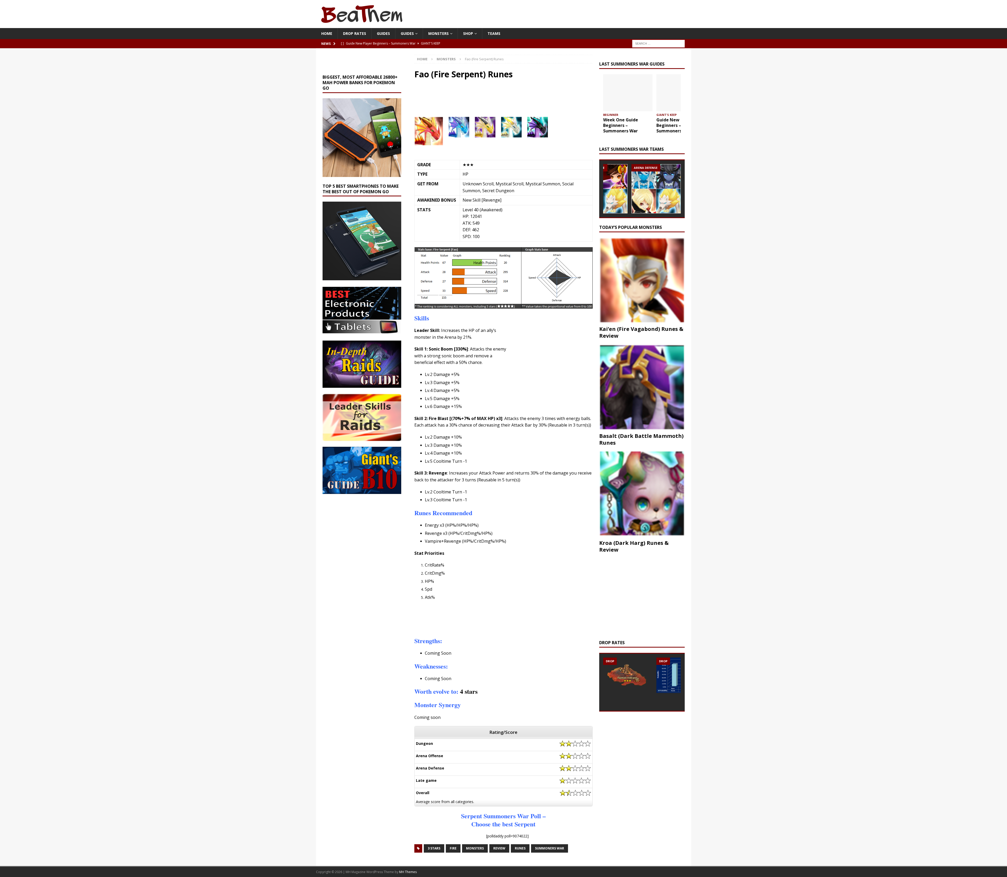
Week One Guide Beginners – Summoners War (620, 125)
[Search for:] (658, 43)
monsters (475, 848)
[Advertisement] (495, 100)
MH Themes (408, 872)
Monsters (438, 33)
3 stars (434, 848)
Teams (494, 33)
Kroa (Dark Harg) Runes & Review (634, 546)
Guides (383, 33)
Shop (468, 33)
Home (326, 33)
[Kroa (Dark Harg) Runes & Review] (642, 494)
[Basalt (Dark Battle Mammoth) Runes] (642, 387)
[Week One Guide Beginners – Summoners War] (627, 92)
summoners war (549, 848)
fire (453, 848)
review (499, 848)
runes (520, 848)
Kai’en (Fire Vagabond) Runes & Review (641, 332)
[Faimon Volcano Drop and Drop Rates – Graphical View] (627, 674)
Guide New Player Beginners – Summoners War (675, 125)
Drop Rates (354, 33)
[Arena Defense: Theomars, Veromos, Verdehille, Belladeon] (656, 188)
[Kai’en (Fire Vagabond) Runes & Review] (642, 280)
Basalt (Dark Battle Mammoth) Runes (641, 439)
